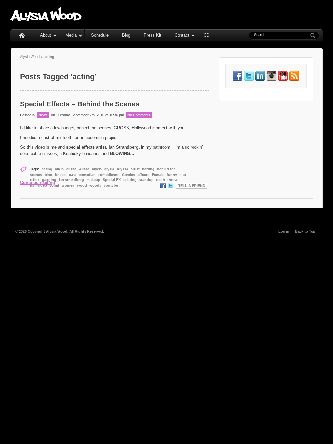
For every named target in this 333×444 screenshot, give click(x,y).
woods (95, 185)
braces (60, 174)
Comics (128, 174)
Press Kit (152, 35)
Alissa (84, 169)
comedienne (108, 174)
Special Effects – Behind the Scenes (80, 104)
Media (71, 35)
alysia (109, 169)
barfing (148, 169)
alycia (97, 169)
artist (135, 169)
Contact (182, 35)
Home (21, 35)
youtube (111, 185)
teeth (160, 180)
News (42, 115)
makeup (93, 180)
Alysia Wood (30, 57)
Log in (283, 231)
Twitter (170, 185)
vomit (54, 185)
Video (42, 185)
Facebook (163, 185)
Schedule (100, 35)
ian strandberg (71, 180)
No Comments (138, 115)
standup (146, 180)
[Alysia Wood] (46, 19)
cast (72, 174)
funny (172, 174)
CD (206, 35)
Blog (126, 35)
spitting (130, 180)
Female (158, 174)
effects (143, 174)
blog (48, 174)
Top (312, 231)
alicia (59, 169)
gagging (49, 180)
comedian (87, 174)
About (45, 35)
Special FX (112, 180)
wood (82, 185)
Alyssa (122, 169)
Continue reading (37, 182)
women (68, 185)
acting (47, 169)
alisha (71, 169)
